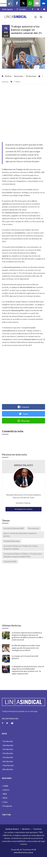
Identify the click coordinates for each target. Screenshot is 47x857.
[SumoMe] (43, 3)
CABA (5, 786)
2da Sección (8, 745)
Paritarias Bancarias (12, 541)
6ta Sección (8, 761)
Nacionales (18, 76)
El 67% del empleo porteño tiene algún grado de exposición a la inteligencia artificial (26, 647)
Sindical (8, 76)
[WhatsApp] (30, 3)
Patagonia (7, 806)
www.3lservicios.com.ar (23, 852)
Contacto (37, 829)
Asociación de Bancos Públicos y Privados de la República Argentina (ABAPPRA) (23, 555)
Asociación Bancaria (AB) (14, 528)
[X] (23, 3)
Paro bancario (33, 528)
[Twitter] (39, 9)
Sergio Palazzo (23, 465)
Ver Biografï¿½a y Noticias (24, 509)
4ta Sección (8, 753)
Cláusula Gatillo (10, 561)
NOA (5, 798)
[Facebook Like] (10, 3)
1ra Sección (8, 741)
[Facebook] (34, 9)
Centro (6, 790)
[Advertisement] (23, 114)
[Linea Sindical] (15, 17)
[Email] (37, 3)
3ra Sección (8, 749)
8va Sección (8, 769)
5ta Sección (8, 757)
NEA (5, 794)
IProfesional (31, 76)
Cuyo (5, 802)
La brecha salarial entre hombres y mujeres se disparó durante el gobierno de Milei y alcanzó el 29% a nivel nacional (27, 636)
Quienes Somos (12, 829)
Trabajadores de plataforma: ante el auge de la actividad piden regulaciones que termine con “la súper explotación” (28, 670)
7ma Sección (8, 765)
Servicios (26, 829)
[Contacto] (44, 9)
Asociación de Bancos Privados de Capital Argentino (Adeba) (20, 547)
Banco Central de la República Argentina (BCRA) (20, 534)
